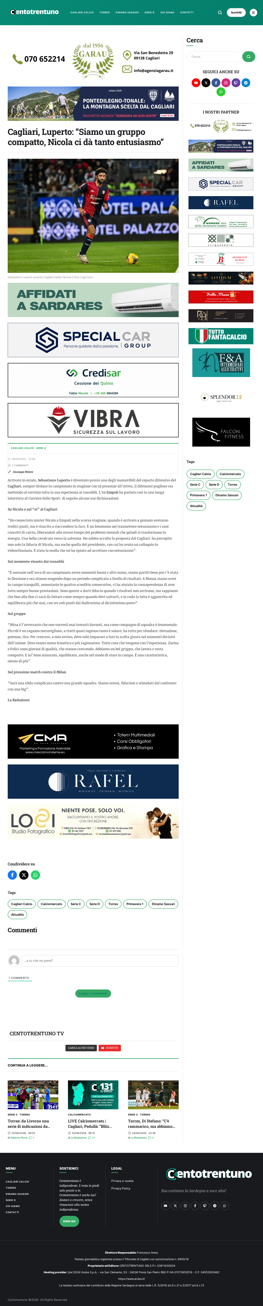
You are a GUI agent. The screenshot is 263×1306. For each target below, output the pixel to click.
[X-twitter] (205, 82)
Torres (113, 904)
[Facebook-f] (215, 82)
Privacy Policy (120, 1188)
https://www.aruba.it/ (131, 1278)
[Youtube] (196, 82)
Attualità (17, 914)
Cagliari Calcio (21, 904)
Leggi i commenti (93, 993)
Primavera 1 (134, 904)
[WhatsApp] (35, 875)
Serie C (76, 904)
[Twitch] (235, 82)
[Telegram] (245, 82)
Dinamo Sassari (163, 904)
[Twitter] (23, 875)
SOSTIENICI (68, 1168)
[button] (220, 12)
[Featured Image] (33, 1094)
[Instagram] (225, 82)
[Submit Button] (248, 56)
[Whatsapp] (220, 91)
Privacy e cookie (122, 1181)
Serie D (95, 904)
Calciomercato (51, 904)
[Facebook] (12, 875)
